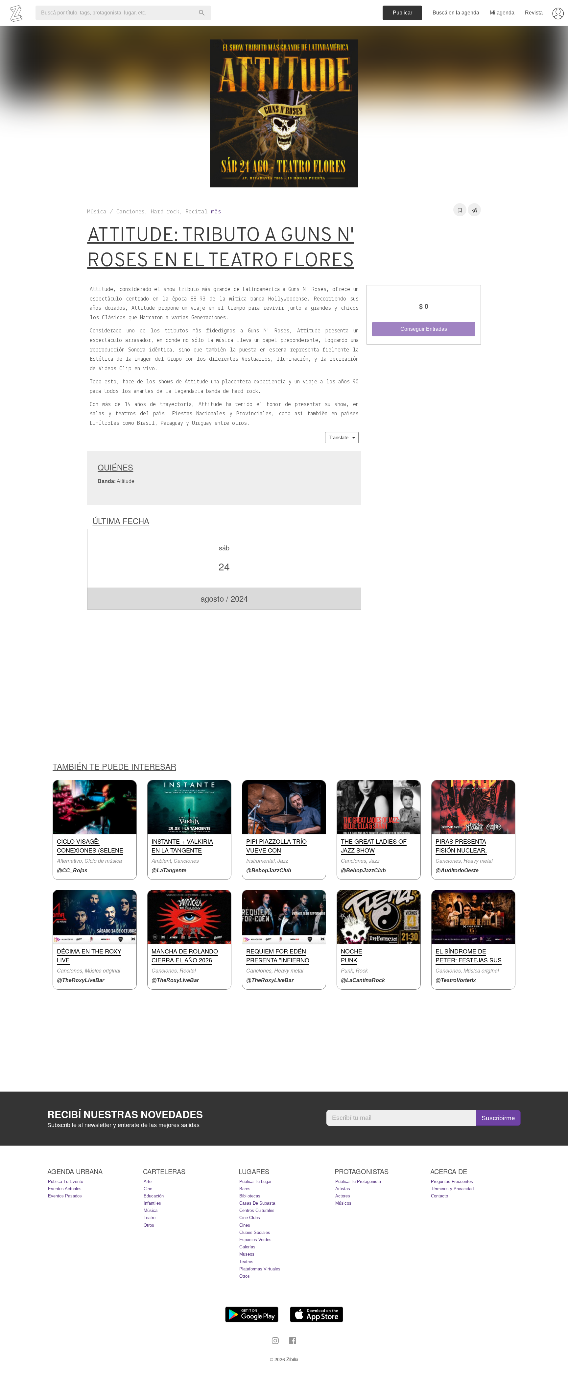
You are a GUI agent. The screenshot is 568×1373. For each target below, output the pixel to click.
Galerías (247, 1246)
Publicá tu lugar (255, 1181)
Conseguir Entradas (423, 329)
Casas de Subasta (257, 1203)
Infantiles (152, 1203)
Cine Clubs (249, 1217)
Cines (244, 1225)
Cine (148, 1188)
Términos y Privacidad (452, 1188)
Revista (534, 12)
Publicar (402, 12)
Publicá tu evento (65, 1181)
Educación (154, 1195)
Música (150, 1210)
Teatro (149, 1217)
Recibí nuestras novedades (125, 1114)
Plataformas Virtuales (259, 1268)
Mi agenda (502, 12)
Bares (244, 1188)
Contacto (439, 1195)
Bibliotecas (249, 1195)
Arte (148, 1181)
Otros (149, 1225)
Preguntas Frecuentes (452, 1181)
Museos (246, 1254)
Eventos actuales (65, 1188)
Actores (342, 1195)
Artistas (342, 1188)
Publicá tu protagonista (358, 1181)
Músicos (343, 1203)
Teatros (246, 1261)
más (216, 212)
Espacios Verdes (255, 1239)
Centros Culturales (256, 1210)
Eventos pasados (65, 1195)
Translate (340, 437)
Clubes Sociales (254, 1232)
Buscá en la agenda (456, 12)
